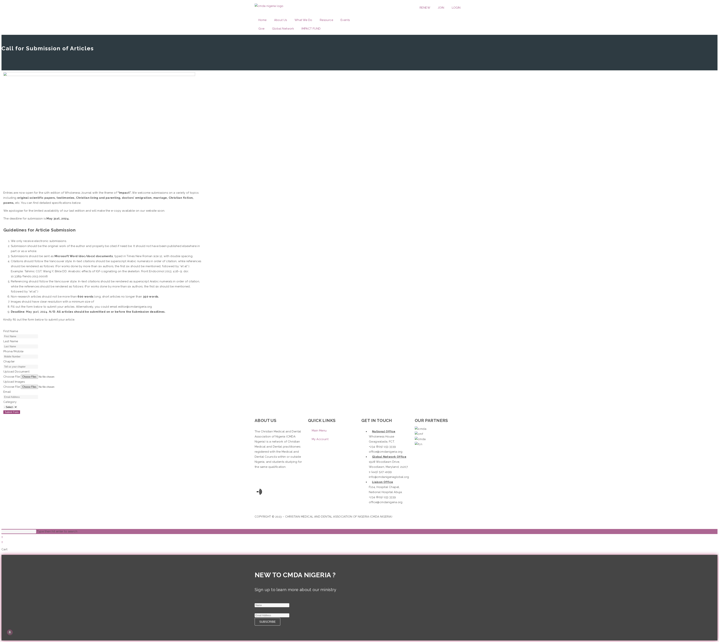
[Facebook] (366, 20)
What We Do (303, 20)
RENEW (425, 7)
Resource (326, 20)
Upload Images (14, 381)
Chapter (9, 361)
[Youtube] (396, 20)
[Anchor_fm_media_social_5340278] (259, 491)
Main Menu (319, 430)
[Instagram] (386, 20)
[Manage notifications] (10, 632)
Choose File (11, 376)
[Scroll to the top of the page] (2, 526)
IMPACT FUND (311, 28)
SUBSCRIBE (267, 621)
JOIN (441, 7)
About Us (280, 20)
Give (261, 28)
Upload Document (16, 371)
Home (262, 20)
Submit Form (12, 412)
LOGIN (456, 7)
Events (345, 20)
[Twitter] (376, 20)
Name (259, 600)
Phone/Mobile (13, 351)
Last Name (10, 341)
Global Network (283, 28)
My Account (320, 439)
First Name (10, 331)
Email (7, 392)
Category (9, 402)
